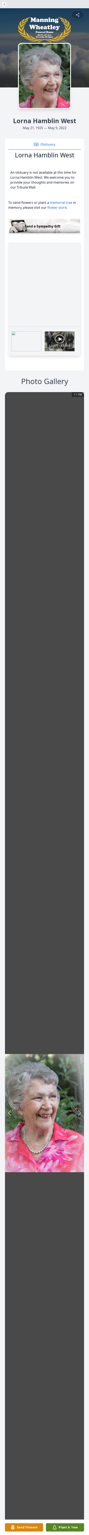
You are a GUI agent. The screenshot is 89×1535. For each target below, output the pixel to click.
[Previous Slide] (9, 1113)
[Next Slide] (79, 1113)
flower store (57, 207)
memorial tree (61, 202)
